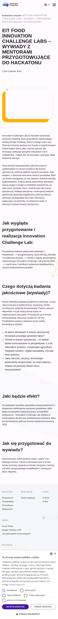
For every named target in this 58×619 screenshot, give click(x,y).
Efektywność (7, 509)
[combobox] (51, 553)
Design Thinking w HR (11, 530)
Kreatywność (7, 498)
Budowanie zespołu (11, 15)
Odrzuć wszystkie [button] (43, 607)
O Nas (45, 501)
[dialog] (29, 584)
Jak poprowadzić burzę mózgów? (16, 534)
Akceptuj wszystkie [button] (15, 607)
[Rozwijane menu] (54, 4)
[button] (29, 614)
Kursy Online (7, 526)
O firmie (46, 498)
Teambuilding (7, 501)
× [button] (55, 554)
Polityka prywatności (17, 584)
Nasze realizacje (28, 498)
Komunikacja (7, 505)
